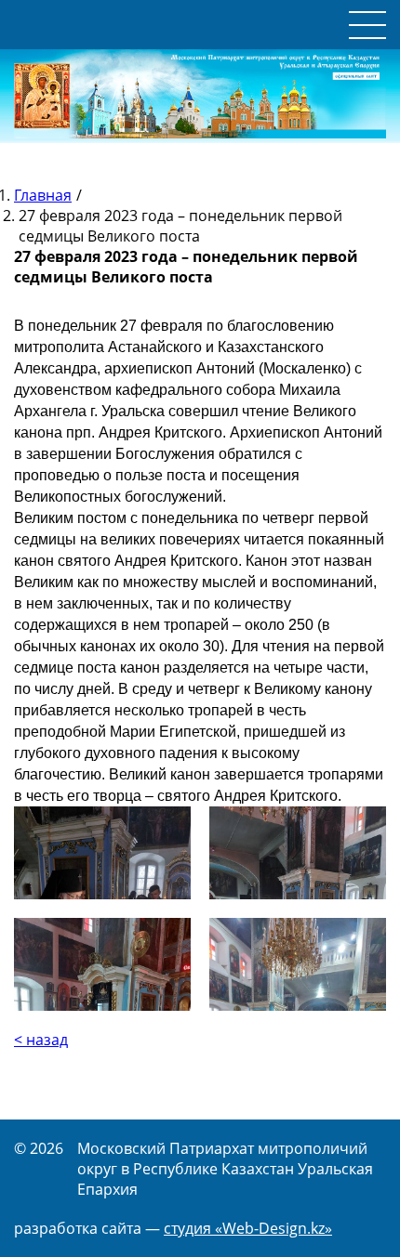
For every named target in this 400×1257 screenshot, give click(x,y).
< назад (41, 1039)
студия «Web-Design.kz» (248, 1228)
